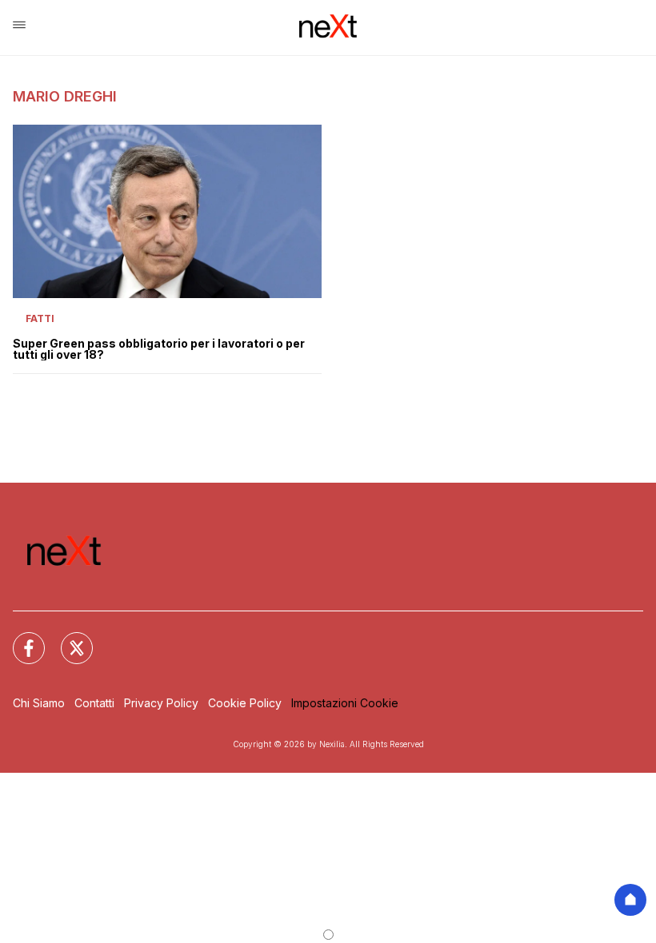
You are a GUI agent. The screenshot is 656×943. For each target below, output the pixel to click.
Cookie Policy (245, 703)
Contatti (94, 703)
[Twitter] (67, 638)
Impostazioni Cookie (344, 703)
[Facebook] (19, 638)
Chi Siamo (39, 703)
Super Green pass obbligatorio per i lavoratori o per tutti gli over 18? (159, 349)
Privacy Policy (161, 703)
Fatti (40, 318)
